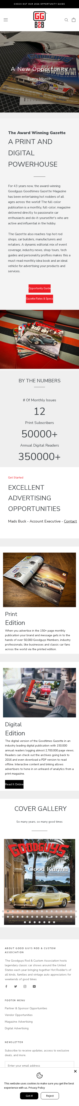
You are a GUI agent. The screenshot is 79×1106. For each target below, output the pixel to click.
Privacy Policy (37, 1087)
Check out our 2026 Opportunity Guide (39, 4)
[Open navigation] (6, 19)
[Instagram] (24, 986)
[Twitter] (15, 986)
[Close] (75, 1071)
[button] (3, 911)
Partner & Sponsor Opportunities (26, 1008)
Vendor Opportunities (19, 1015)
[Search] (66, 19)
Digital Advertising (17, 1028)
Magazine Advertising (19, 1022)
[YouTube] (34, 986)
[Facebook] (6, 986)
